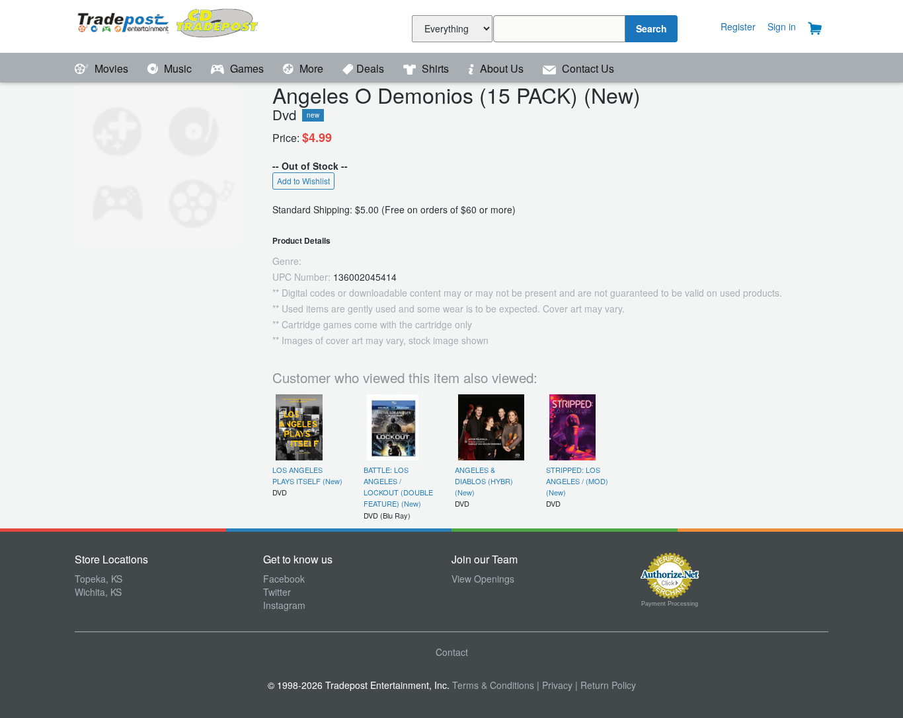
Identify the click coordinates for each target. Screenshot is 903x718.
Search (651, 28)
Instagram (284, 605)
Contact (452, 652)
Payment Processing (669, 603)
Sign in (781, 26)
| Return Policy (605, 685)
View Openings (482, 578)
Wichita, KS (98, 591)
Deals (371, 68)
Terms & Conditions (493, 685)
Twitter (277, 591)
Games (246, 68)
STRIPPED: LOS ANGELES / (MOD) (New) (577, 481)
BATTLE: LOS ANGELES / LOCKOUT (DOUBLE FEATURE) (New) (398, 486)
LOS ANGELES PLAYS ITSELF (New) (307, 475)
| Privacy (554, 685)
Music (177, 68)
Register (738, 26)
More (311, 68)
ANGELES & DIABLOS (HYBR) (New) (484, 481)
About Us (501, 68)
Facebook (284, 578)
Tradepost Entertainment (169, 25)
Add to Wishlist (303, 180)
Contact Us (586, 68)
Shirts (435, 68)
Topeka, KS (98, 578)
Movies (111, 68)
